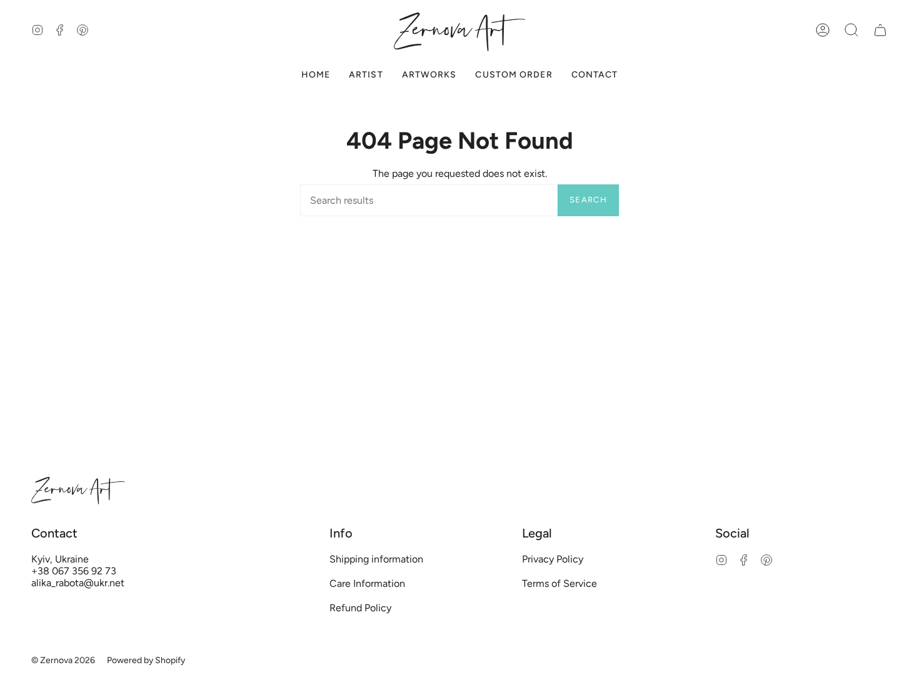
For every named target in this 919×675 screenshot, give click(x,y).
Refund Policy (360, 608)
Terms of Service (559, 583)
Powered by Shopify (146, 660)
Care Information (367, 583)
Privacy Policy (552, 559)
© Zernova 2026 (63, 660)
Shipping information (376, 559)
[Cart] (880, 30)
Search (588, 199)
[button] (851, 30)
